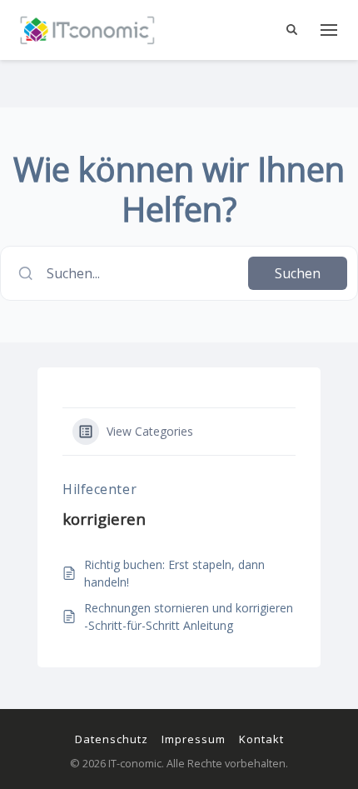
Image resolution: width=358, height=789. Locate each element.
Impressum (194, 739)
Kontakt (261, 739)
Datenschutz (111, 739)
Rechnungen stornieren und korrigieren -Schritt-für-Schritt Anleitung (188, 616)
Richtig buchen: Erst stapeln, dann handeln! (174, 573)
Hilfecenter (99, 489)
